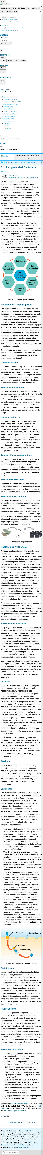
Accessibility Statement (21, 1145)
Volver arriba (5, 1116)
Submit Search (6, 44)
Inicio (10, 162)
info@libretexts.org (23, 1147)
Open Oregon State (32, 177)
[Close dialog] (1, 146)
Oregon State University (15, 177)
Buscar (4, 1152)
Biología (34, 162)
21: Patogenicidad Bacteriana (20, 1104)
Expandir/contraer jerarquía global (3, 162)
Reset (3, 57)
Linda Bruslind (12, 175)
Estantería (21, 162)
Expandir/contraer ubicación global (41, 162)
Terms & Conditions (7, 1145)
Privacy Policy (33, 1143)
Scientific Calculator (10, 111)
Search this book (5, 37)
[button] (7, 126)
